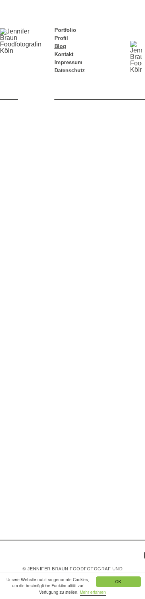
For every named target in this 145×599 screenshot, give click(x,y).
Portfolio (65, 30)
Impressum (68, 62)
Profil (61, 38)
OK (118, 581)
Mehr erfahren (93, 592)
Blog (60, 46)
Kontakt (63, 54)
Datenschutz (69, 70)
